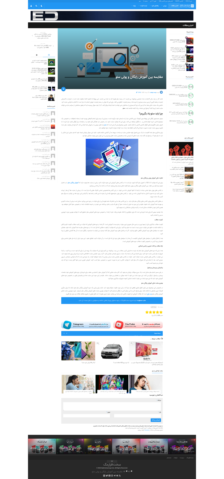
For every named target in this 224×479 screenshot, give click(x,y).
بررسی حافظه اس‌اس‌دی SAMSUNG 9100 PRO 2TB (178, 95)
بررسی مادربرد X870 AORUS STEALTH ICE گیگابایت (180, 104)
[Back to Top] (112, 461)
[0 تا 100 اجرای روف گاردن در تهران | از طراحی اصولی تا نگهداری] (189, 176)
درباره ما (182, 458)
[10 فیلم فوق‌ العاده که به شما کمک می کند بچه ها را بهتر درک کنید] (112, 384)
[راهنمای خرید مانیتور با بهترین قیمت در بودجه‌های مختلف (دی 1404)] (98, 446)
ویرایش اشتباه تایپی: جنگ (43, 178)
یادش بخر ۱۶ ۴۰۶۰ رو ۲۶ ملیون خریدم (40, 121)
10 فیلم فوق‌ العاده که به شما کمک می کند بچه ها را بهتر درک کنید (112, 392)
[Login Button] (31, 5)
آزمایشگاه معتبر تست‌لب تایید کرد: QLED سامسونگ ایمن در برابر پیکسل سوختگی (147, 364)
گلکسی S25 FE (179, 1)
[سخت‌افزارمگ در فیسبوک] (109, 476)
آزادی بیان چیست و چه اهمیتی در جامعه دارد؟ (178, 190)
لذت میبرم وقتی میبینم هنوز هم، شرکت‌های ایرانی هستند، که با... (42, 150)
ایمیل (108, 412)
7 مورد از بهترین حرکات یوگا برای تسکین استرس (177, 183)
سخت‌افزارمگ (189, 458)
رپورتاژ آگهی (153, 307)
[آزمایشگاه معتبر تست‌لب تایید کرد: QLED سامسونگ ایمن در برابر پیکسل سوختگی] (146, 351)
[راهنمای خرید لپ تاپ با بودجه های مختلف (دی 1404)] (70, 446)
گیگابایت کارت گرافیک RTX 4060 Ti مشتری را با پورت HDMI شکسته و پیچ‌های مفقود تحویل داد (177, 58)
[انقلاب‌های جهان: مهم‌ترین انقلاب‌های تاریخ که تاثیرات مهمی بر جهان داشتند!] (181, 149)
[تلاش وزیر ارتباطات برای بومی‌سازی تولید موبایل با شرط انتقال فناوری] (51, 97)
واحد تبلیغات (153, 92)
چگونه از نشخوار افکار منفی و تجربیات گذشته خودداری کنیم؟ (78, 392)
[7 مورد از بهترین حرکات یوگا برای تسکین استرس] (189, 183)
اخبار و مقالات (174, 6)
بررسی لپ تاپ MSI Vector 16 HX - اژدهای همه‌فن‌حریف (178, 122)
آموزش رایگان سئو (73, 182)
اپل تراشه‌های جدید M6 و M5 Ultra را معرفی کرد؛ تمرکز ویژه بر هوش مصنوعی (133, 333)
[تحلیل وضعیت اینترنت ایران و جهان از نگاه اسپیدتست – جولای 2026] (51, 62)
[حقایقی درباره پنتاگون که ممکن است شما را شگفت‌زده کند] (189, 169)
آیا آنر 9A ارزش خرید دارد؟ (88, 363)
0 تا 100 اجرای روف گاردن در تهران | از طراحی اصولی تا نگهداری (177, 176)
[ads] (112, 16)
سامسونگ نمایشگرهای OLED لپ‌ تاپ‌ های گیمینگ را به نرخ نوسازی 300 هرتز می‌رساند (178, 49)
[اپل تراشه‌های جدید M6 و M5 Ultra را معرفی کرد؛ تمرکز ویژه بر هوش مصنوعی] (51, 88)
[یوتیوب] (138, 325)
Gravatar (146, 430)
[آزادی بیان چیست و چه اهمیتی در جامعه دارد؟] (189, 190)
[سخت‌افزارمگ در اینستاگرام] (112, 476)
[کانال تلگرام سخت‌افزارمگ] (114, 476)
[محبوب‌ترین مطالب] (37, 55)
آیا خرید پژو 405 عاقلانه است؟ (121, 363)
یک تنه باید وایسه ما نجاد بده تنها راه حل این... (41, 135)
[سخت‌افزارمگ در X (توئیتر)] (107, 476)
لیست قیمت (143, 6)
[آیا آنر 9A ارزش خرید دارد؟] (78, 351)
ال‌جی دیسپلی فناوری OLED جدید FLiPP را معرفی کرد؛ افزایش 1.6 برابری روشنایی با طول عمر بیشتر (178, 67)
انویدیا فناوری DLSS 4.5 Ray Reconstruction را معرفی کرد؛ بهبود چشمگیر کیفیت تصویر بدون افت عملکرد (39, 71)
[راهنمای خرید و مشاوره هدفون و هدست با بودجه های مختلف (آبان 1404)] (182, 446)
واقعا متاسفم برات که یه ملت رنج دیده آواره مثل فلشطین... (40, 172)
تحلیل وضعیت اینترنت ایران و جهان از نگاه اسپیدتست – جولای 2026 (39, 62)
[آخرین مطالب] (49, 55)
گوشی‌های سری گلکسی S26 (166, 1)
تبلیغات (175, 458)
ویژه (134, 6)
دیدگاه (159, 400)
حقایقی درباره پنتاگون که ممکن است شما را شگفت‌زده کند (177, 169)
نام (160, 412)
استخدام (169, 458)
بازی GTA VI (189, 1)
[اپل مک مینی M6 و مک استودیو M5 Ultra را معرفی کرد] (51, 79)
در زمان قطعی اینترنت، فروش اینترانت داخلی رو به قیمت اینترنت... (40, 115)
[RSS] (120, 476)
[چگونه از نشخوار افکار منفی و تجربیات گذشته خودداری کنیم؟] (78, 384)
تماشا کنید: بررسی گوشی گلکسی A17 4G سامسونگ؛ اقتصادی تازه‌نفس (178, 113)
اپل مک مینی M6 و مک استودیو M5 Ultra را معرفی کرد (39, 80)
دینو (140, 1)
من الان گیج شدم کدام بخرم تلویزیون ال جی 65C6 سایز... (40, 143)
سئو (105, 125)
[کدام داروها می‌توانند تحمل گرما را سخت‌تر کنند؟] (145, 384)
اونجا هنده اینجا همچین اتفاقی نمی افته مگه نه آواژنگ (41, 128)
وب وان (149, 294)
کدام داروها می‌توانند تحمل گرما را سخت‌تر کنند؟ (147, 391)
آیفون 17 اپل (153, 1)
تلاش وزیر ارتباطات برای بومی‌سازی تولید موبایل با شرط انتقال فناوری (39, 97)
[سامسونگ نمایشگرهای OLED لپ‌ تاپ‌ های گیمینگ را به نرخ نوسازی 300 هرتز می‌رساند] (189, 49)
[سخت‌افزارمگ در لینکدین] (104, 476)
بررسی (165, 6)
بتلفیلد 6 (145, 1)
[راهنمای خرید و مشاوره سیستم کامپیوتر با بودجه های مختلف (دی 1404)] (154, 446)
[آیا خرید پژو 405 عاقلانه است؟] (112, 351)
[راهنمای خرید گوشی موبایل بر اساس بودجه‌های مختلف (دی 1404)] (126, 446)
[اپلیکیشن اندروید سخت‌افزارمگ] (117, 476)
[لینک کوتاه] (136, 92)
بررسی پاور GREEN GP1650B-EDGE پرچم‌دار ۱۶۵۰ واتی (177, 41)
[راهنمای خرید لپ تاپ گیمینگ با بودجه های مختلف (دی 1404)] (42, 446)
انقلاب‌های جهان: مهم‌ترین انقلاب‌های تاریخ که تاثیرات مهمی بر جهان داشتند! (182, 158)
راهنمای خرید (155, 6)
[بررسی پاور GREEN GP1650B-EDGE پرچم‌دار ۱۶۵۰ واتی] (189, 41)
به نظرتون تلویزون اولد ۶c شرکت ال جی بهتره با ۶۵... (41, 157)
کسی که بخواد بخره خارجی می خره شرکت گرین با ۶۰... (41, 165)
